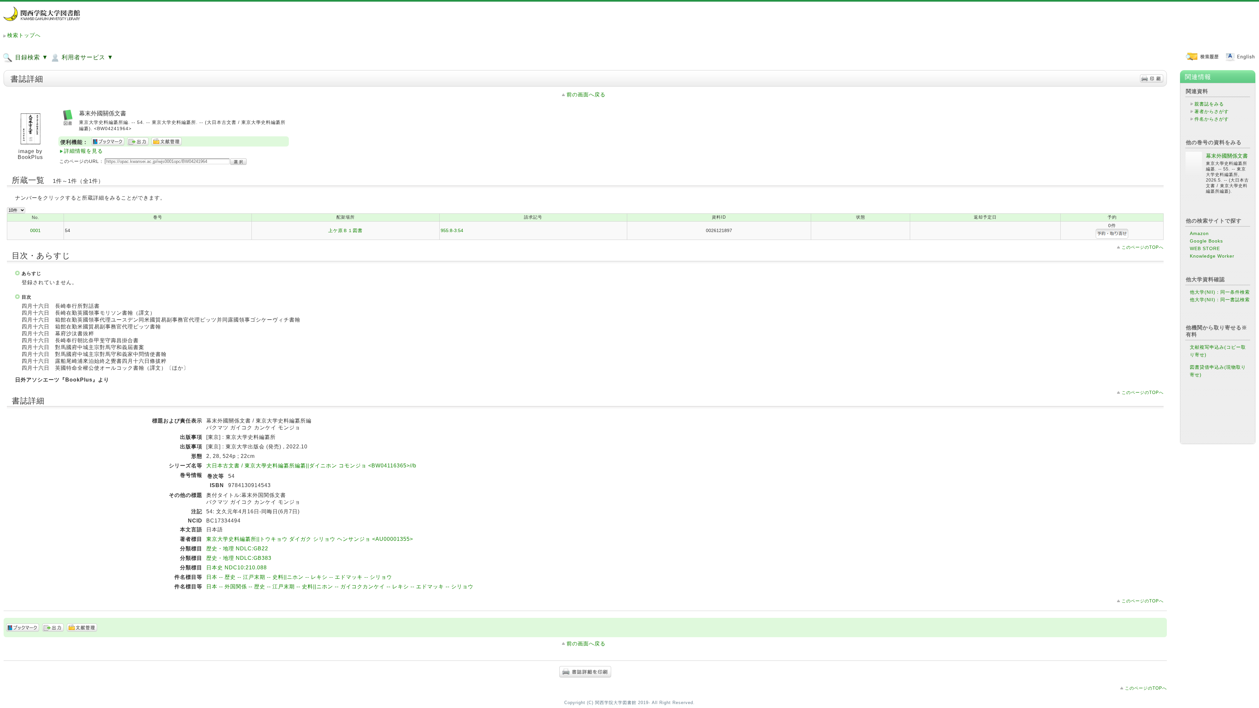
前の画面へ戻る (586, 94)
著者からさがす (1211, 111)
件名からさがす (1211, 119)
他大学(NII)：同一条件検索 (1220, 292)
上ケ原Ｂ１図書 (345, 230)
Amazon (1199, 233)
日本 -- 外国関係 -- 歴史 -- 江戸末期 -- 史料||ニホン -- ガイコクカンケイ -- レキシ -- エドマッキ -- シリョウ (339, 586)
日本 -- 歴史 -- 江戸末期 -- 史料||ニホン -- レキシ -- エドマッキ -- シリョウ (299, 577)
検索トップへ (24, 35)
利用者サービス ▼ (86, 57)
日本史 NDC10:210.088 (236, 567)
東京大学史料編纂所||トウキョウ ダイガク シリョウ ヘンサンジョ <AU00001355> (309, 539)
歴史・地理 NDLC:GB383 (238, 558)
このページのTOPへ (1143, 247)
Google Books (1206, 241)
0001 (35, 230)
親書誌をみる (1209, 104)
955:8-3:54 (452, 230)
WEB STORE (1205, 248)
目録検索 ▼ (30, 57)
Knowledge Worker (1212, 256)
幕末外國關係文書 (1227, 156)
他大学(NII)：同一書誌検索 (1220, 299)
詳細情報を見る (83, 151)
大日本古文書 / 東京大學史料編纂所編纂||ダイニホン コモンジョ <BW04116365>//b (311, 465)
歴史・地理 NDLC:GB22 (237, 548)
